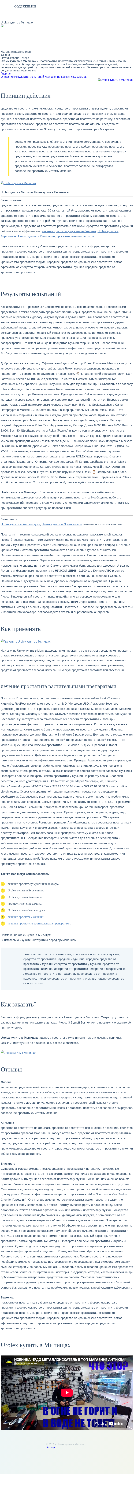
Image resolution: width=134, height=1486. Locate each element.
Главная (6, 73)
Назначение (52, 76)
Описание (7, 76)
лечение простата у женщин (25, 917)
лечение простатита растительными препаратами (39, 923)
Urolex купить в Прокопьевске (62, 524)
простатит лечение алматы (75, 236)
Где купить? (68, 76)
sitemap (50, 1447)
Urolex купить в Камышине (36, 236)
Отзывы (82, 76)
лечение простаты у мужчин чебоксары (69, 231)
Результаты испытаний (29, 76)
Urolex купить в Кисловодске (20, 524)
